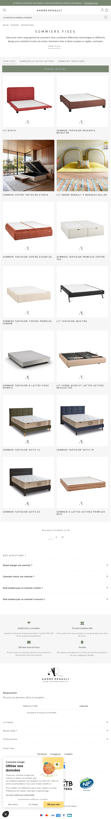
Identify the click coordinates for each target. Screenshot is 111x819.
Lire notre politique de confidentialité (20, 795)
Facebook (42, 753)
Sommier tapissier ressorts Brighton (76, 131)
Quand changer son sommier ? (17, 564)
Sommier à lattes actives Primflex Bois (81, 512)
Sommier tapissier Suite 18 (75, 449)
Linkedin (68, 753)
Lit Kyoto (9, 130)
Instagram (55, 753)
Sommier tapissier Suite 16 (21, 449)
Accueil (6, 25)
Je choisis (33, 804)
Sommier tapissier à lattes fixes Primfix (26, 386)
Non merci (13, 804)
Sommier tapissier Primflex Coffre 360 (81, 257)
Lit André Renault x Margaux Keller (82, 194)
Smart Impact (71, 806)
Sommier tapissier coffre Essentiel (28, 256)
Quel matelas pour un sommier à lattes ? (23, 587)
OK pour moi (53, 804)
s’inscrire (83, 706)
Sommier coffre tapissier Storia (25, 194)
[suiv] (62, 537)
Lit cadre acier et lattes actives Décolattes (80, 386)
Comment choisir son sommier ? (18, 576)
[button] (5, 814)
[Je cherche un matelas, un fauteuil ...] (105, 18)
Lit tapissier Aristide (72, 321)
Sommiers (15, 25)
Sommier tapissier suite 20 (21, 511)
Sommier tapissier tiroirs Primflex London (27, 322)
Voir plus (54, 46)
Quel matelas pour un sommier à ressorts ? (24, 598)
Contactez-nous (91, 2)
